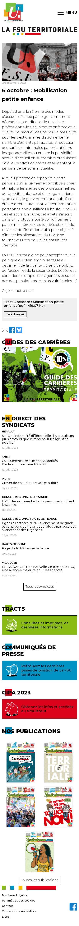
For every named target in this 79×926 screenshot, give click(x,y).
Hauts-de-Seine (14, 544)
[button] (5, 330)
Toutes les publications (39, 880)
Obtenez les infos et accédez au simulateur (47, 709)
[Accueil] (13, 12)
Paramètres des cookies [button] (18, 900)
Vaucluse (9, 562)
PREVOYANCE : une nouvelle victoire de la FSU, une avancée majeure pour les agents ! (38, 568)
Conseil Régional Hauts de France (29, 519)
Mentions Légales (14, 895)
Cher (6, 456)
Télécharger (15, 314)
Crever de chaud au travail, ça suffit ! (30, 483)
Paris (6, 478)
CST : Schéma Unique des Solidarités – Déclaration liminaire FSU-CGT (31, 462)
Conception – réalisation (19, 911)
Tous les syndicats (40, 586)
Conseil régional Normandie (25, 497)
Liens (6, 916)
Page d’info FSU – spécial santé (25, 548)
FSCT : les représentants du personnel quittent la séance (38, 503)
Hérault (8, 431)
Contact (7, 906)
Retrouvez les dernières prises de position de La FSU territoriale (46, 670)
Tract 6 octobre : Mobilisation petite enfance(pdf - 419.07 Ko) (34, 304)
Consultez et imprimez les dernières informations (44, 625)
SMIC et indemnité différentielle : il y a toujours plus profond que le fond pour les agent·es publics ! (38, 439)
